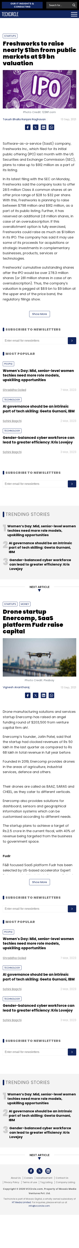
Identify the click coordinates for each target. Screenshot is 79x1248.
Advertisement (44, 1177)
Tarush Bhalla (12, 119)
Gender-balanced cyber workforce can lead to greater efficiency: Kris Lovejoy (38, 440)
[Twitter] (35, 127)
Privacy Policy (11, 1182)
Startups (10, 36)
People (8, 364)
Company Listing (65, 1182)
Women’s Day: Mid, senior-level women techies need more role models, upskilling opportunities (38, 375)
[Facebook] (27, 127)
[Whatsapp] (51, 127)
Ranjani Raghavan (33, 119)
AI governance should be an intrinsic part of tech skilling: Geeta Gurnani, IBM (39, 408)
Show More (39, 314)
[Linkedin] (43, 127)
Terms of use (30, 1182)
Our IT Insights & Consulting (22, 5)
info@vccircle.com (39, 1205)
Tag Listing (46, 1182)
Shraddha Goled (14, 390)
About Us (16, 1177)
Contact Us (62, 1177)
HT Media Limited (21, 1202)
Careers (28, 1177)
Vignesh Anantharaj (16, 687)
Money (25, 604)
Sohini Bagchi (12, 421)
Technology (12, 399)
